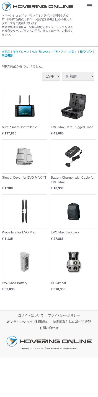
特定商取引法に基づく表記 (72, 322)
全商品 (6, 51)
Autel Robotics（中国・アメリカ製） (54, 51)
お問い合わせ (49, 328)
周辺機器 (7, 55)
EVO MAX (86, 51)
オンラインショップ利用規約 (27, 322)
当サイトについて (31, 315)
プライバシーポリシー (64, 315)
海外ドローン (21, 51)
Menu (90, 4)
